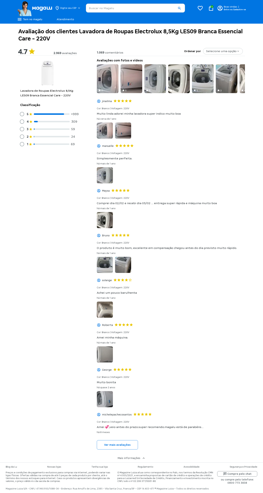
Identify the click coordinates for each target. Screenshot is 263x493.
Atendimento (65, 19)
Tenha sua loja (99, 467)
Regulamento (145, 467)
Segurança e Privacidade (243, 467)
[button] (179, 8)
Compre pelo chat (239, 473)
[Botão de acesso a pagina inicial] (34, 8)
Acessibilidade (191, 467)
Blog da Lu (11, 467)
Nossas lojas (54, 467)
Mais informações (129, 458)
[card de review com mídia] (107, 78)
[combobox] (135, 8)
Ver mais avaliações (117, 444)
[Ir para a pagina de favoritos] (200, 8)
